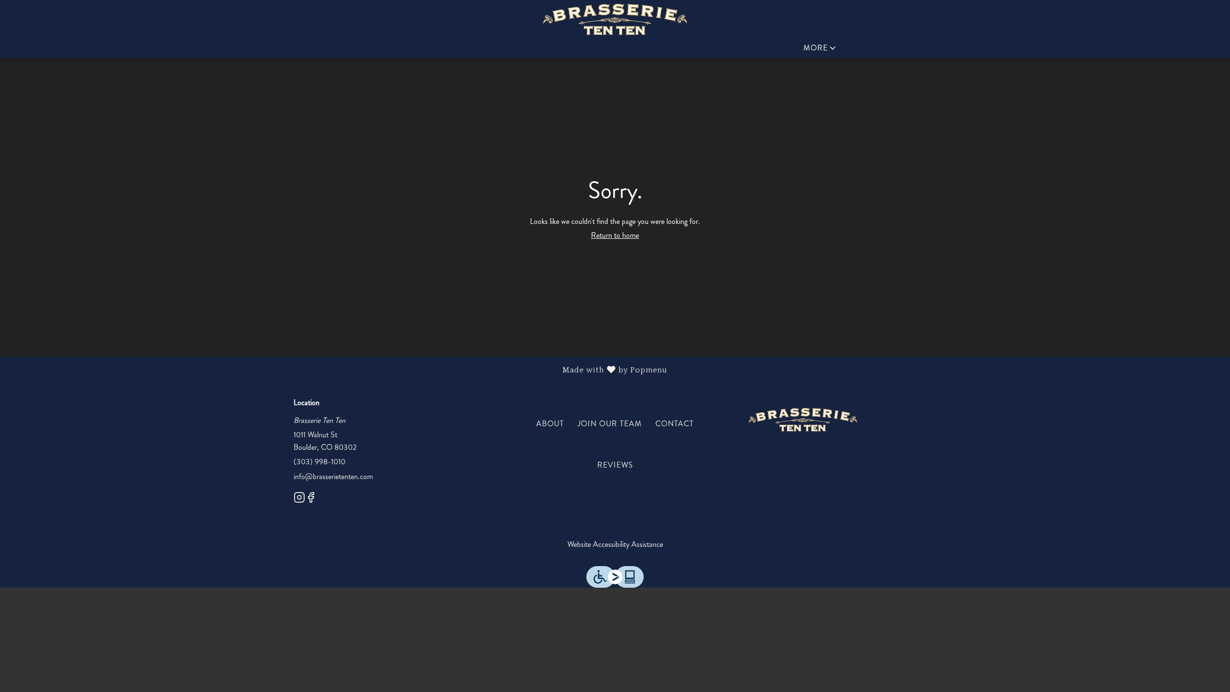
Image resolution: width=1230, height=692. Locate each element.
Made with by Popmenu (337, 370)
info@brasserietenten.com (333, 476)
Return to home (615, 235)
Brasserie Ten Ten (803, 420)
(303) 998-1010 (319, 461)
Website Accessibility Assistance (615, 544)
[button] (820, 48)
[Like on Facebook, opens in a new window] (311, 499)
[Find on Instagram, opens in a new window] (299, 499)
